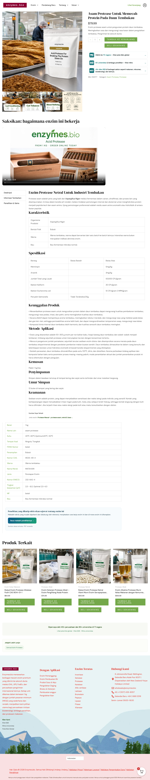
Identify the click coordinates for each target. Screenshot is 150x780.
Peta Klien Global (8, 729)
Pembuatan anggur (48, 692)
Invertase (79, 674)
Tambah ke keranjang (121, 39)
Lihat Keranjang (134, 5)
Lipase (78, 701)
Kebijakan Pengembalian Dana (113, 769)
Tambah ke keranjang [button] (14, 602)
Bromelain (79, 694)
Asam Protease (113, 77)
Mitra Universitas (8, 726)
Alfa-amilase (80, 688)
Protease (122, 77)
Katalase (78, 684)
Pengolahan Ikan (47, 695)
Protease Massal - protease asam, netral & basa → (55, 417)
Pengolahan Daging (48, 685)
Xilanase (78, 707)
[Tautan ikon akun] (145, 5)
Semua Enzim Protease (14, 648)
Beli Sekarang (116, 45)
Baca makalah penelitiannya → (22, 521)
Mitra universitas (87, 631)
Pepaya (78, 697)
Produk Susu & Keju (48, 682)
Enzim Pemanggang (48, 676)
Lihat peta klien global (64, 631)
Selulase (78, 678)
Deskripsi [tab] (8, 192)
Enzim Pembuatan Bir (49, 679)
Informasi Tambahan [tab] (12, 198)
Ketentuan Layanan (91, 769)
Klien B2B (77, 631)
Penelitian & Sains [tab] (11, 203)
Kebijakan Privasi (76, 769)
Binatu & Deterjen (47, 689)
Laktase (78, 691)
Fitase (77, 704)
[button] (37, 5)
